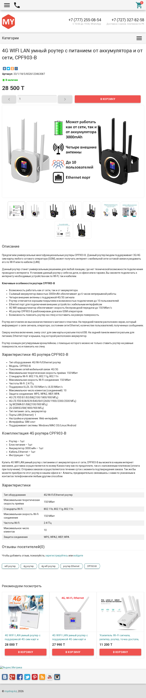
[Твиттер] (28, 677)
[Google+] (13, 677)
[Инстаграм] (58, 677)
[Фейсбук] (20, 677)
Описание (10, 246)
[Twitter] (8, 68)
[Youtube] (50, 677)
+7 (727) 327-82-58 (128, 20)
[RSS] (43, 677)
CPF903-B (92, 566)
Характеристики (16, 485)
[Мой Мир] (16, 68)
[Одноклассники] (12, 68)
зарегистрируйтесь (56, 555)
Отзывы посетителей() (23, 547)
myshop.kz (11, 691)
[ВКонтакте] (4, 68)
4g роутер (28, 566)
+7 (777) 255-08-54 (85, 20)
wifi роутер (10, 566)
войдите (78, 555)
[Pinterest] (35, 677)
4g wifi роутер (48, 566)
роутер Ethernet (71, 566)
